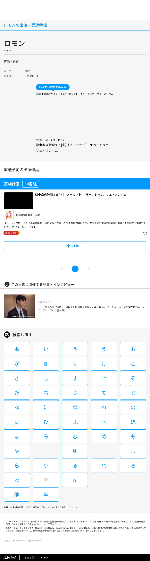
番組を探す (30, 557)
